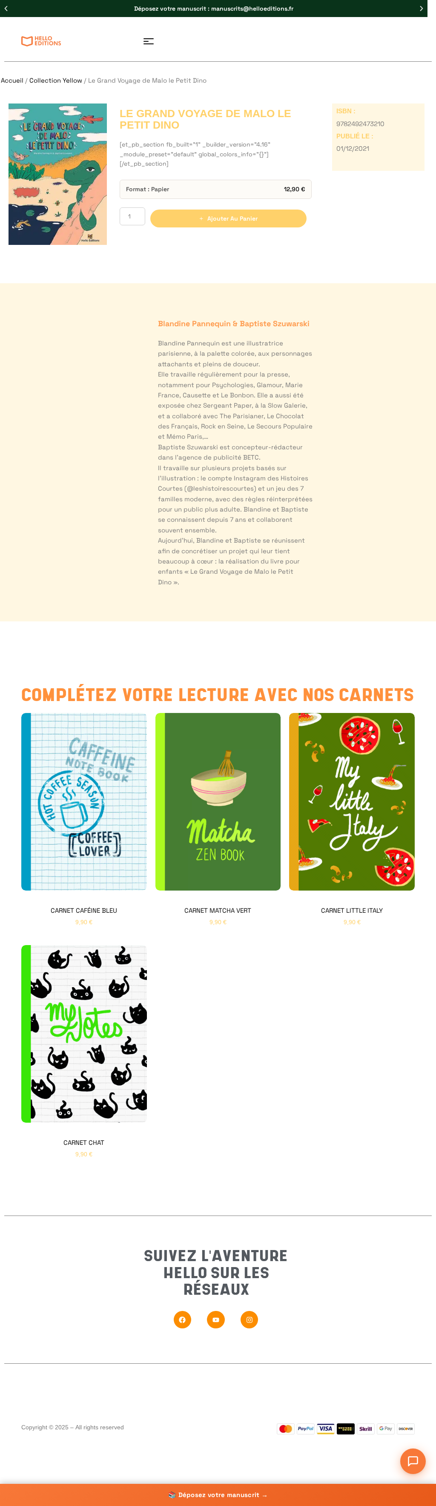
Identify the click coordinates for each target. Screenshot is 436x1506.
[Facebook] (183, 1320)
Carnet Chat (83, 1142)
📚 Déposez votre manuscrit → (218, 1495)
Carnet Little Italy (352, 910)
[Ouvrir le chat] (413, 1461)
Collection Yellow (55, 80)
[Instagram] (249, 1320)
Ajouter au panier (232, 218)
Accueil (12, 80)
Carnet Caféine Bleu (84, 910)
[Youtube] (216, 1320)
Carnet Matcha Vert (217, 910)
